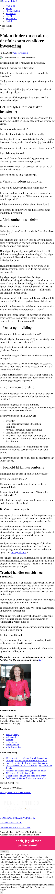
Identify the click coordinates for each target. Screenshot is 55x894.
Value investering (20, 53)
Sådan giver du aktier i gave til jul (21, 773)
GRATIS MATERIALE (11, 822)
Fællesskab (11, 13)
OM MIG (10, 16)
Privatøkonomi (12, 744)
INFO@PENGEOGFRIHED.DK (15, 792)
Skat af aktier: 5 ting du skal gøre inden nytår (26, 776)
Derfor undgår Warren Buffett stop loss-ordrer (26, 778)
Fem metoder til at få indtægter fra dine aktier (26, 770)
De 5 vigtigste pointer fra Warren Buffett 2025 (26, 760)
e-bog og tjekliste (13, 11)
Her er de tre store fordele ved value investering (27, 763)
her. (41, 659)
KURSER (10, 6)
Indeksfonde (11, 737)
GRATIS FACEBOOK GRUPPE (15, 827)
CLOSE (4, 852)
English (9, 21)
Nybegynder (11, 742)
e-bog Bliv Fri (18, 552)
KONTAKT (11, 18)
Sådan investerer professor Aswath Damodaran (26, 758)
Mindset (9, 739)
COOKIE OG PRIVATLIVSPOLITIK (17, 818)
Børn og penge (12, 734)
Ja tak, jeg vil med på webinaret (27, 843)
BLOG (9, 8)
